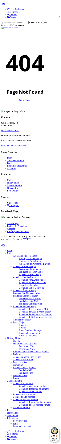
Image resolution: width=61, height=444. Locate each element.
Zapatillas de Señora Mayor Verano (35, 314)
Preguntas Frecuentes (17, 165)
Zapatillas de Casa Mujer (24, 306)
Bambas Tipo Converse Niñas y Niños (31, 351)
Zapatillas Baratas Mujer (24, 277)
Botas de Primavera (28, 335)
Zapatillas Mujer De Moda (31, 287)
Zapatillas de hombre (23, 383)
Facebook (13, 203)
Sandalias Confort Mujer (30, 303)
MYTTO (27, 239)
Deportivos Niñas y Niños (25, 343)
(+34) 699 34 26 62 (10, 130)
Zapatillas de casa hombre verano (34, 405)
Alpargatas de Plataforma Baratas (34, 264)
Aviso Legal (13, 223)
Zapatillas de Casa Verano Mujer (34, 309)
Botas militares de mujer (30, 333)
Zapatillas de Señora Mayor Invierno (36, 317)
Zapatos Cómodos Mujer (24, 290)
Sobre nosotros (20, 420)
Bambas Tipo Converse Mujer (27, 293)
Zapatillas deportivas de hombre (34, 389)
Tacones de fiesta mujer (30, 269)
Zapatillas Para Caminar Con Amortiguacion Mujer (32, 283)
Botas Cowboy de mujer (30, 330)
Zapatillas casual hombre (30, 391)
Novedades (12, 188)
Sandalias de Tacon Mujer (31, 272)
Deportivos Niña (26, 346)
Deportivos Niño (27, 349)
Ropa (9, 410)
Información (13, 418)
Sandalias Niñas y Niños (24, 367)
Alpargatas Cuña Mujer (30, 261)
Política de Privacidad (17, 226)
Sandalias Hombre (21, 407)
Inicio (9, 157)
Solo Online (12, 190)
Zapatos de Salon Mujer (30, 274)
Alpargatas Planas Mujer (30, 258)
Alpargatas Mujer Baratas (25, 256)
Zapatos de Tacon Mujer (24, 266)
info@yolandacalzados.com (14, 145)
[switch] (54, 439)
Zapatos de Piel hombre (24, 397)
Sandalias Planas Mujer (30, 298)
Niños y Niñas (14, 338)
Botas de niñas (20, 362)
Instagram (14, 205)
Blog (9, 163)
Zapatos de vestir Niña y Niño (27, 357)
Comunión (18, 365)
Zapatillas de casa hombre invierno (35, 402)
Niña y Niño (13, 182)
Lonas (16, 378)
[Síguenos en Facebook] (2, 4)
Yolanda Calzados (15, 160)
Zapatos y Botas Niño (23, 359)
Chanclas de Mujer (22, 319)
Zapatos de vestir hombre (25, 394)
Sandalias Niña (26, 370)
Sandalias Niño (26, 373)
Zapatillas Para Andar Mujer (32, 280)
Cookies (11, 229)
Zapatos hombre (14, 185)
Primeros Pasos (20, 375)
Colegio (16, 341)
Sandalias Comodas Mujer (25, 295)
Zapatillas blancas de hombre (32, 386)
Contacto (11, 168)
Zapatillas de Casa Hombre (25, 399)
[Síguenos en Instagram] (4, 4)
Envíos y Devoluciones (18, 231)
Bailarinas (17, 354)
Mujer (10, 180)
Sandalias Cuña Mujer (29, 301)
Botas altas (24, 325)
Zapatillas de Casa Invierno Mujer (35, 311)
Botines (22, 327)
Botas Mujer (19, 322)
